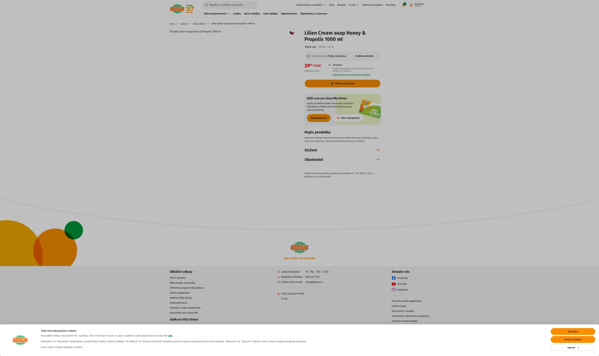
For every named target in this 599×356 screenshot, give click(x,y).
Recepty (341, 4)
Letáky (237, 13)
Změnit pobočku (364, 56)
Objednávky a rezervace (313, 13)
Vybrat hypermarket (215, 13)
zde (170, 335)
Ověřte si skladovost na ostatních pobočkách (351, 75)
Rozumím (573, 331)
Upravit (571, 347)
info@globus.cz (314, 282)
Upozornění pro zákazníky (184, 312)
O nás (352, 4)
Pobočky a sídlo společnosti (185, 307)
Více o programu (350, 117)
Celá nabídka (270, 13)
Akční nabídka (252, 13)
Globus (183, 23)
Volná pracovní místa (292, 293)
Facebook (402, 278)
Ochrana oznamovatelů (404, 321)
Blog (331, 4)
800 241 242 (313, 276)
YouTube (402, 283)
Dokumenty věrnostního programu (410, 316)
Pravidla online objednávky (406, 301)
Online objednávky (180, 292)
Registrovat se (319, 117)
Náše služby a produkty (182, 282)
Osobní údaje (399, 306)
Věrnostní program (372, 4)
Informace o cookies (403, 311)
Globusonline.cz (178, 302)
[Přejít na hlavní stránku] (177, 9)
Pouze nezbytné (573, 339)
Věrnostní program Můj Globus (186, 287)
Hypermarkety (289, 13)
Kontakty (391, 4)
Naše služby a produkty (309, 4)
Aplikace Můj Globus (181, 297)
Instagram (402, 289)
